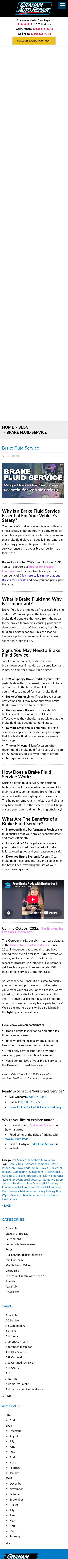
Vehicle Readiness (14, 1183)
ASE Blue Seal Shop (17, 1352)
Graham (20, 1175)
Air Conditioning (15, 1326)
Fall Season (50, 1183)
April (13, 1420)
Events (7, 1179)
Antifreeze (11, 1336)
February (15, 1468)
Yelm (35, 1168)
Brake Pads (23, 1168)
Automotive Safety (52, 1179)
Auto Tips (8, 1175)
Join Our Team (14, 1260)
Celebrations (13, 1239)
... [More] (7, 1395)
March (13, 1462)
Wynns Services (11, 1195)
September (16, 1499)
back (7, 1205)
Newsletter (12, 1292)
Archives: (11, 1406)
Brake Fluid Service (26, 432)
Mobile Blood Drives (18, 1265)
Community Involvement (28, 1172)
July (12, 1441)
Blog (23, 427)
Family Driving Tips (49, 1191)
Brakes (44, 1168)
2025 (8, 1425)
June (12, 1446)
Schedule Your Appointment (34, 40)
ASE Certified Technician (20, 1362)
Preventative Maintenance (18, 1187)
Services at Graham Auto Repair (36, 1160)
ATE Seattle (12, 1368)
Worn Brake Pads (16, 1139)
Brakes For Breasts (16, 1233)
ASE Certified (13, 1357)
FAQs (8, 1249)
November (16, 1489)
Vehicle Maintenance (51, 1175)
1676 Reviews (42, 24)
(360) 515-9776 (32, 1102)
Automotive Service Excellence (24, 1389)
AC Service (12, 1320)
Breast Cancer (53, 1172)
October (15, 1494)
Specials (31, 1175)
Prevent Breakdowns (26, 1179)
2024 (8, 1478)
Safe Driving (34, 1183)
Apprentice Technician (18, 1347)
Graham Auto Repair (37, 1164)
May (12, 1452)
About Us (11, 1228)
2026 (8, 1415)
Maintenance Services (36, 1195)
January (14, 1473)
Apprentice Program (17, 1341)
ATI (7, 1373)
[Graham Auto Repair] (34, 8)
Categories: (13, 1219)
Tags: (7, 1306)
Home (8, 427)
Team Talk (11, 1286)
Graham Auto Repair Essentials (23, 1255)
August (14, 1436)
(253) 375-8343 (36, 1097)
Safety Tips (16, 1164)
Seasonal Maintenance (22, 1191)
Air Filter (10, 1331)
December (16, 1431)
